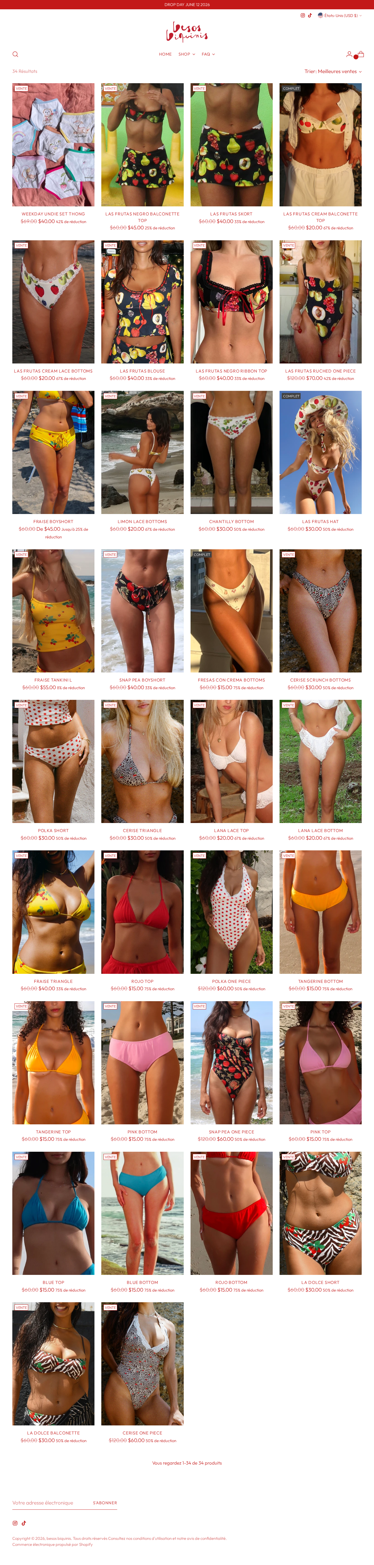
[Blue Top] (53, 1213)
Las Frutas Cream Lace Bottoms (53, 371)
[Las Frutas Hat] (321, 452)
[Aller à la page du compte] (347, 54)
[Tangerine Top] (53, 1062)
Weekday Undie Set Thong (53, 213)
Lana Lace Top (231, 830)
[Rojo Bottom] (232, 1213)
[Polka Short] (53, 761)
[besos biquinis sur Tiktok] (309, 15)
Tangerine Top (53, 1131)
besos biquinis (59, 1538)
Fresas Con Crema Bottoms (231, 680)
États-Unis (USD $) (341, 15)
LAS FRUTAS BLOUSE (142, 371)
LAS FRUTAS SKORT (231, 213)
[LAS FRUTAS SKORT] (232, 144)
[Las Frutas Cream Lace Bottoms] (53, 301)
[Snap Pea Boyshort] (142, 610)
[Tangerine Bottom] (321, 912)
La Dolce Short (320, 1282)
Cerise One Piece (142, 1433)
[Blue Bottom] (142, 1213)
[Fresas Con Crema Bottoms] (232, 610)
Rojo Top (142, 981)
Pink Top (320, 1131)
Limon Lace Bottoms (142, 521)
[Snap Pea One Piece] (232, 1062)
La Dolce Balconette (53, 1433)
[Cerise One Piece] (142, 1363)
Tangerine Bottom (320, 981)
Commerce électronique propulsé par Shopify (52, 1544)
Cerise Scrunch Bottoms (320, 680)
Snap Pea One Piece (231, 1131)
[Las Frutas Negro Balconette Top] (142, 144)
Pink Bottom (143, 1131)
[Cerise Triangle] (142, 761)
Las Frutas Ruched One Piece (320, 371)
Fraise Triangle (53, 981)
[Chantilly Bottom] (232, 452)
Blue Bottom (142, 1282)
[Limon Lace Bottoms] (142, 452)
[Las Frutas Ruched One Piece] (321, 301)
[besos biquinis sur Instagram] (302, 15)
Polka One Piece (231, 981)
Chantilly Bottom (231, 521)
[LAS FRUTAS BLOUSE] (142, 301)
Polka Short (53, 830)
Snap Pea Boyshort (142, 680)
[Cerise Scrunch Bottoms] (321, 610)
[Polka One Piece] (232, 912)
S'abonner (105, 1502)
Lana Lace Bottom (320, 830)
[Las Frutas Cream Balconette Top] (321, 144)
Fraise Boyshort (53, 521)
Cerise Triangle (142, 830)
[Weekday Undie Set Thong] (53, 144)
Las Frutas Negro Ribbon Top (231, 371)
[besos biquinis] (187, 32)
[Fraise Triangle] (53, 912)
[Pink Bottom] (142, 1062)
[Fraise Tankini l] (53, 610)
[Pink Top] (321, 1062)
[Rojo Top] (142, 912)
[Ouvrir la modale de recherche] (15, 54)
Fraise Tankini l (53, 680)
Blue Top (53, 1282)
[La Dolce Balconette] (53, 1363)
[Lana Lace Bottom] (321, 761)
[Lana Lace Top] (232, 761)
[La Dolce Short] (321, 1213)
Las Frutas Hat (320, 521)
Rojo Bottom (231, 1282)
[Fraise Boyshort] (53, 452)
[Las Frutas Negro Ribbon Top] (232, 301)
